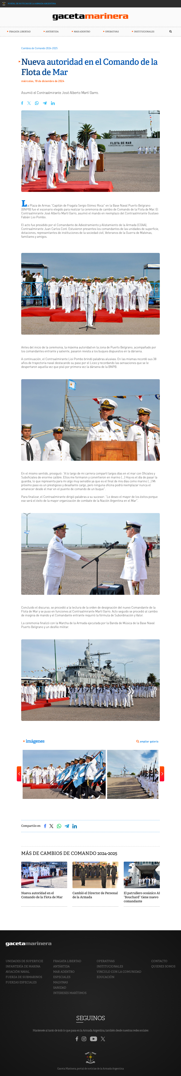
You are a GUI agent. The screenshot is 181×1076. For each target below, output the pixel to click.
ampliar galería (149, 741)
